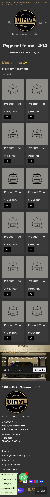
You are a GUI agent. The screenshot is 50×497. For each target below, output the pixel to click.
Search (5, 451)
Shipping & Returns (11, 465)
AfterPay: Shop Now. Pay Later (16, 455)
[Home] (25, 22)
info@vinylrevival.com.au (15, 429)
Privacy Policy (8, 460)
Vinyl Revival (14, 387)
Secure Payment (9, 469)
